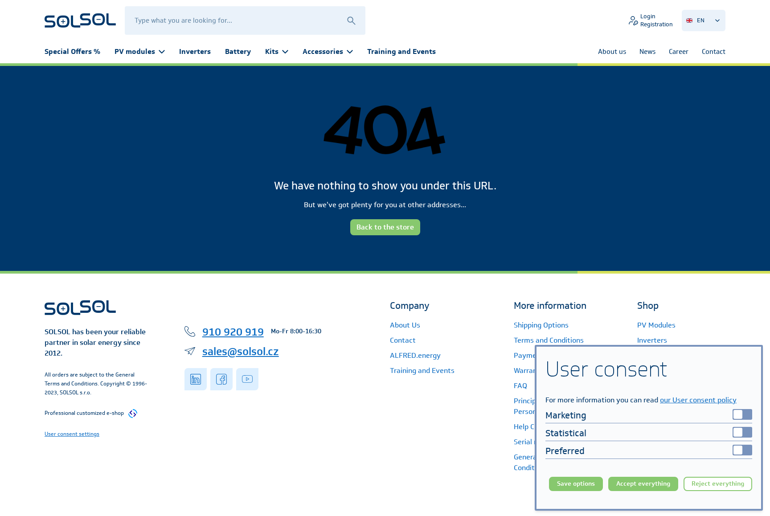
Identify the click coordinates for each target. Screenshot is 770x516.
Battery (238, 51)
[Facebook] (221, 379)
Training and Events (401, 51)
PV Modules (656, 325)
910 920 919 (233, 331)
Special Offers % (72, 51)
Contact (403, 340)
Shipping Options (541, 325)
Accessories (323, 51)
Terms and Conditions (549, 340)
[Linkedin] (195, 379)
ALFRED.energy (415, 355)
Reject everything (718, 483)
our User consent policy (698, 400)
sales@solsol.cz (240, 351)
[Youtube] (247, 379)
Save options (576, 483)
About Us (405, 325)
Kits (272, 51)
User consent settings (72, 434)
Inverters (195, 51)
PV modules (135, 51)
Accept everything (643, 483)
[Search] (351, 20)
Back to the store (385, 227)
